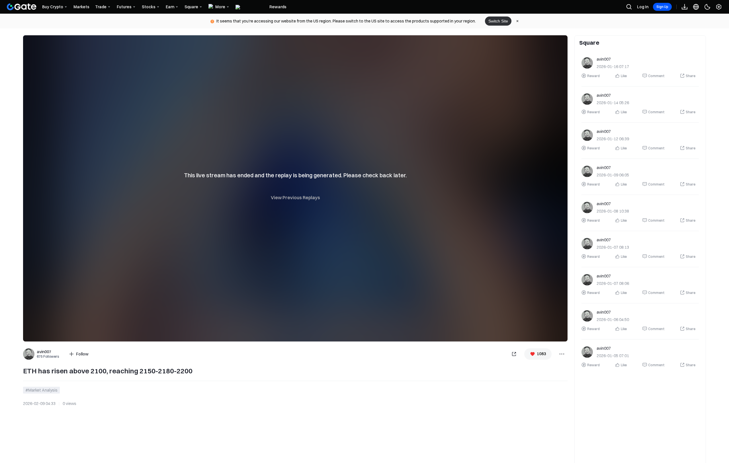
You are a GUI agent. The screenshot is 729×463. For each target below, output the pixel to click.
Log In (642, 7)
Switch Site (498, 21)
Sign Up (662, 7)
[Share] (514, 354)
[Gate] (21, 6)
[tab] (589, 42)
